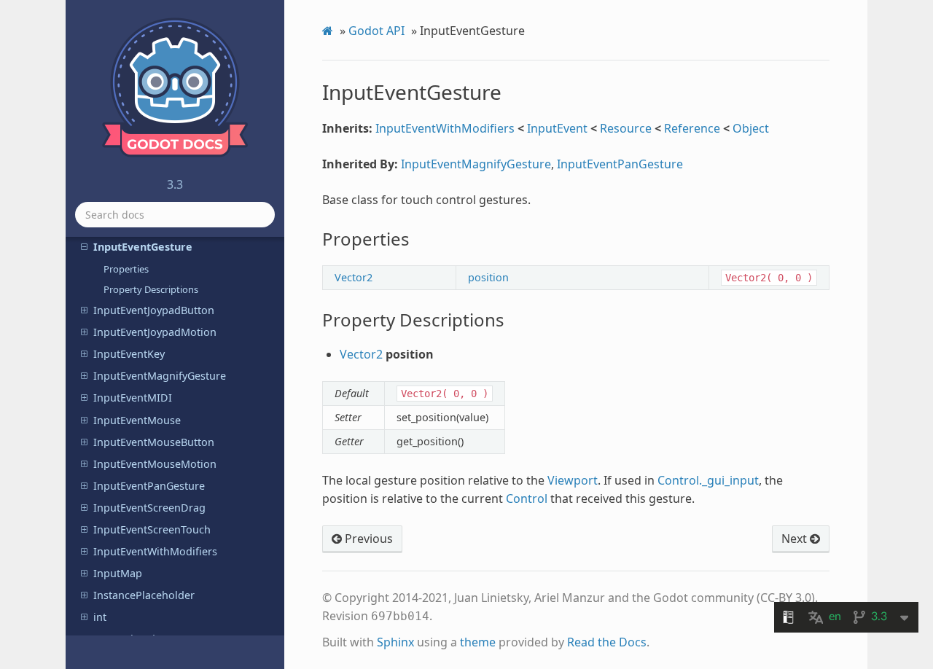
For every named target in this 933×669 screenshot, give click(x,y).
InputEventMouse (137, 420)
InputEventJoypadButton (153, 310)
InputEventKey (129, 354)
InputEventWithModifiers (155, 551)
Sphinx (395, 642)
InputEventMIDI (132, 397)
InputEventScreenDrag (149, 508)
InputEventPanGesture (149, 486)
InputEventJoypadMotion (154, 332)
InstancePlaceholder (144, 595)
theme (478, 642)
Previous (367, 539)
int (99, 617)
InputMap (117, 573)
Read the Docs (607, 642)
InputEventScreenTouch (152, 529)
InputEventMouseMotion (154, 464)
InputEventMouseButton (153, 442)
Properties (126, 268)
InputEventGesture (142, 247)
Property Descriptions (151, 289)
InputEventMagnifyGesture (159, 376)
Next (795, 539)
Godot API (376, 31)
